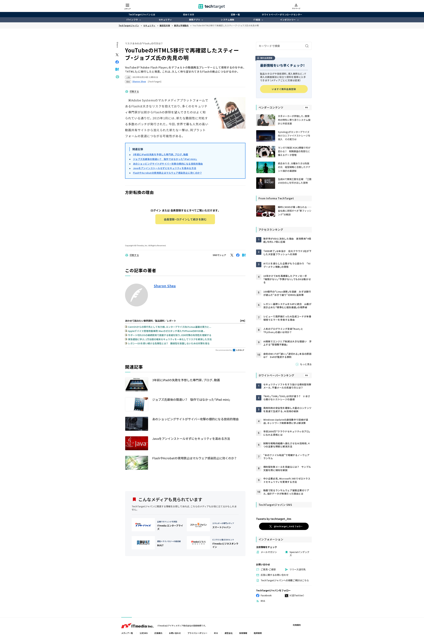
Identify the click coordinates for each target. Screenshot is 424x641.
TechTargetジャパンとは (142, 14)
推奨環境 (258, 633)
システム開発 (227, 19)
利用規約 (297, 624)
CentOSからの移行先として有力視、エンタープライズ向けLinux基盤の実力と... (169, 326)
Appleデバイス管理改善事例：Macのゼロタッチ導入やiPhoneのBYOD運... (166, 331)
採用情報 (243, 633)
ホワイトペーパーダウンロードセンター (282, 14)
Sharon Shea (165, 286)
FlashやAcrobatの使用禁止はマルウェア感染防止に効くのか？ (167, 172)
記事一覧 (235, 14)
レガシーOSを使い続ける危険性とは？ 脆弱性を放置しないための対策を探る (169, 343)
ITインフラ (132, 19)
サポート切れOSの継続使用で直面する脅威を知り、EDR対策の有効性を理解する (169, 335)
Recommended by (224, 350)
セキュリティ (165, 19)
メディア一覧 (127, 633)
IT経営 (256, 19)
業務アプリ (194, 19)
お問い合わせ (175, 633)
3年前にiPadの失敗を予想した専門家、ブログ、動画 (160, 154)
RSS (216, 633)
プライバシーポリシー (197, 633)
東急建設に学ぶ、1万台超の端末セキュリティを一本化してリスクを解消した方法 (170, 339)
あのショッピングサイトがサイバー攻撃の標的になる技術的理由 (168, 163)
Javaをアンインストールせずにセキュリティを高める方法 (164, 168)
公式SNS (144, 633)
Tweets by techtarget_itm (273, 519)
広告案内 (158, 633)
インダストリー (288, 19)
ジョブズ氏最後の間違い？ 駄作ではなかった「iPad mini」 (165, 159)
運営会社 (229, 633)
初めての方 (188, 14)
